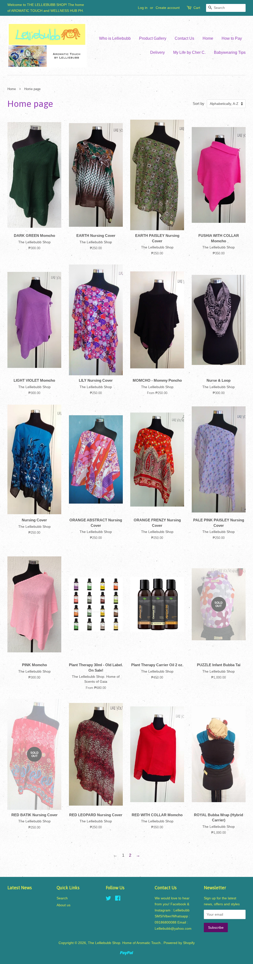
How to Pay (232, 38)
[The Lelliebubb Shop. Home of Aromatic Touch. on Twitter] (108, 899)
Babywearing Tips (230, 52)
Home (208, 38)
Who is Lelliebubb (115, 38)
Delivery (157, 52)
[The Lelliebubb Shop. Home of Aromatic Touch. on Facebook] (118, 899)
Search (62, 898)
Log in (143, 8)
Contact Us (184, 38)
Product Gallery (152, 38)
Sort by (198, 103)
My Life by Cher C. (189, 52)
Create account (168, 8)
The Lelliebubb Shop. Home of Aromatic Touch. (125, 943)
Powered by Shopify (179, 943)
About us (63, 905)
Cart (196, 8)
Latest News (19, 887)
